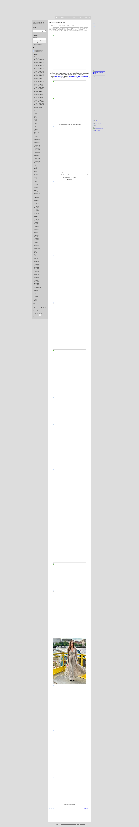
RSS (89, 17)
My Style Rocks (37, 191)
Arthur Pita (56, 27)
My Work (68, 17)
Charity (35, 119)
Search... (35, 31)
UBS (57, 29)
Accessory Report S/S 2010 (39, 84)
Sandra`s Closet (37, 249)
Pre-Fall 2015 (36, 206)
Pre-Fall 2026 (36, 220)
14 (41, 311)
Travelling (36, 296)
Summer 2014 (36, 265)
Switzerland (36, 290)
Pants (35, 196)
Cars (35, 116)
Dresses (35, 133)
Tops (35, 293)
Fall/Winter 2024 (37, 158)
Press (74, 17)
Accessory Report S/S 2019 (39, 97)
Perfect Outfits (36, 197)
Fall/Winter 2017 (37, 148)
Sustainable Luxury (37, 287)
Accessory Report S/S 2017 (39, 94)
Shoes (35, 251)
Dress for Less (36, 132)
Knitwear (35, 177)
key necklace (74, 29)
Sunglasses (36, 286)
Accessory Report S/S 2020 (39, 98)
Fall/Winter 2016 (37, 146)
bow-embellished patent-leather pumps (74, 77)
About (62, 17)
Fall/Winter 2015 (37, 145)
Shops (35, 254)
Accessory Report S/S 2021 (39, 100)
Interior (35, 168)
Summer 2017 (36, 270)
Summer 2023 (36, 278)
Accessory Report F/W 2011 (39, 61)
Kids (35, 175)
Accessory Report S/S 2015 (39, 91)
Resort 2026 (36, 245)
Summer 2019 (36, 273)
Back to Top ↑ (82, 824)
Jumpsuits (36, 174)
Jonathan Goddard (70, 28)
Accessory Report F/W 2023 (39, 78)
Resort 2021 (36, 238)
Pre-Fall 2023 (36, 217)
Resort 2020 (36, 236)
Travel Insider (36, 294)
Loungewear (36, 183)
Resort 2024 (36, 242)
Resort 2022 (36, 239)
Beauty (35, 113)
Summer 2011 (36, 261)
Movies (35, 190)
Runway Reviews (37, 248)
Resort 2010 (36, 222)
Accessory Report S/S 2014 (39, 90)
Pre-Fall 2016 (36, 207)
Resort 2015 (36, 229)
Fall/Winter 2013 (37, 142)
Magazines (36, 184)
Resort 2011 (36, 223)
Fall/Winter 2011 (37, 139)
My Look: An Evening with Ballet (57, 22)
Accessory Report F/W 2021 (39, 75)
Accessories (36, 58)
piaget (58, 30)
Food (35, 164)
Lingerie (35, 181)
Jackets (35, 171)
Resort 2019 (36, 235)
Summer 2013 (36, 264)
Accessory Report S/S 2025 (39, 106)
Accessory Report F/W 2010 (39, 59)
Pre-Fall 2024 (36, 219)
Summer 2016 (36, 268)
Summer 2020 (36, 274)
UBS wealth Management (64, 29)
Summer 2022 (36, 277)
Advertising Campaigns (38, 107)
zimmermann (62, 31)
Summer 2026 (36, 283)
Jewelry (35, 172)
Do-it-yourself (36, 130)
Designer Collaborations (38, 127)
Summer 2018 (36, 271)
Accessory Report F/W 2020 (39, 74)
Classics (35, 120)
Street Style (36, 258)
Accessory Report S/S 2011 (39, 85)
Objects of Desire (37, 193)
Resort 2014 (36, 228)
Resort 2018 (36, 233)
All (34, 56)
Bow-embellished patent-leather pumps (69, 27)
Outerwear (36, 194)
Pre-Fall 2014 (36, 204)
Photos (80, 17)
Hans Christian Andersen (59, 28)
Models (35, 188)
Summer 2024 (36, 280)
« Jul (34, 317)
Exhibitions (36, 136)
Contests (35, 123)
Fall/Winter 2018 (37, 149)
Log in (78, 824)
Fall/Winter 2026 (37, 161)
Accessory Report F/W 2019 (39, 72)
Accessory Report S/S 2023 (39, 103)
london (55, 30)
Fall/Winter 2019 (37, 151)
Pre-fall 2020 (36, 213)
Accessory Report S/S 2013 (39, 88)
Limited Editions (37, 180)
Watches (35, 299)
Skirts (35, 255)
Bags (35, 111)
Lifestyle (35, 178)
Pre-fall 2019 (36, 212)
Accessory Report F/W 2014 (39, 65)
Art (34, 110)
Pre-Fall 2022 (36, 216)
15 (43, 311)
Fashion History (37, 162)
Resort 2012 (36, 225)
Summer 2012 (36, 262)
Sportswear (36, 257)
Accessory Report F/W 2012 (39, 62)
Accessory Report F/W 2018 (39, 71)
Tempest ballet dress (58, 76)
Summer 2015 (36, 267)
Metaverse (36, 187)
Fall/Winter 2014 (37, 143)
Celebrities (36, 117)
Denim (35, 126)
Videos (35, 297)
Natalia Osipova (79, 28)
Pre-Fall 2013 (36, 203)
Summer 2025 (36, 281)
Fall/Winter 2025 (37, 159)
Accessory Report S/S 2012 (39, 87)
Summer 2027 (36, 284)
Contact (86, 17)
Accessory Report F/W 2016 (39, 68)
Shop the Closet (37, 252)
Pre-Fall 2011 (36, 200)
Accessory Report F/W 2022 (39, 77)
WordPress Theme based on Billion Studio (68, 824)
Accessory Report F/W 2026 (39, 82)
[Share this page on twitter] (53, 808)
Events (35, 135)
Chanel (81, 27)
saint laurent (64, 30)
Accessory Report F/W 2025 (39, 81)
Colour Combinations (37, 122)
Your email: (35, 37)
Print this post (86, 808)
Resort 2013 (36, 226)
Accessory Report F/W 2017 (39, 69)
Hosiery (35, 167)
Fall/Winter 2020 (37, 152)
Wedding (35, 300)
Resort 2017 (36, 232)
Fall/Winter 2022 (37, 155)
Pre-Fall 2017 (36, 209)
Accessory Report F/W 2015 (39, 66)
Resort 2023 (36, 241)
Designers (36, 129)
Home (57, 17)
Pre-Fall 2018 (36, 210)
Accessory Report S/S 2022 (39, 101)
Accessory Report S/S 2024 (39, 104)
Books (35, 114)
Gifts (35, 165)
